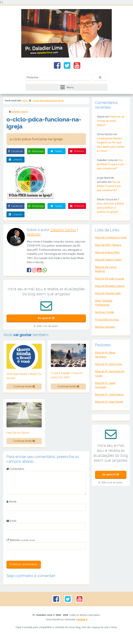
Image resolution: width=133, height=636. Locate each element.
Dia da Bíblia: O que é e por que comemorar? (111, 164)
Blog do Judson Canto (108, 259)
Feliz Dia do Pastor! (18, 432)
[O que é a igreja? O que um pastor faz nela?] (68, 355)
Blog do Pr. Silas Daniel (109, 402)
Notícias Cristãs (104, 312)
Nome (12, 501)
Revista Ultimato (105, 327)
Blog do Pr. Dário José (108, 364)
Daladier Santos (19, 111)
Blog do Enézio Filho (107, 252)
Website (34, 234)
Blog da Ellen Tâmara (108, 245)
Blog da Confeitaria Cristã (110, 237)
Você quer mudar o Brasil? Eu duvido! (24, 376)
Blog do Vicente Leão (108, 293)
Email (12, 521)
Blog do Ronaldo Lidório (109, 286)
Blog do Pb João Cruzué (109, 278)
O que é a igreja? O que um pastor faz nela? (67, 375)
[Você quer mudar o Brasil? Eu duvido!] (24, 356)
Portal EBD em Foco (107, 319)
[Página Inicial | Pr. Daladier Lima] (66, 33)
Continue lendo (23, 386)
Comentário (16, 469)
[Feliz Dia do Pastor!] (24, 414)
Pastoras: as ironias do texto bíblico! (110, 121)
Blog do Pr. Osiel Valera (109, 394)
